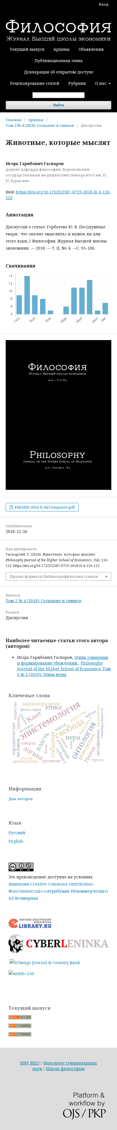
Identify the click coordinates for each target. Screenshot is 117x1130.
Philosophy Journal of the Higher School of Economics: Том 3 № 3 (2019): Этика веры (64, 668)
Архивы (61, 49)
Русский (17, 832)
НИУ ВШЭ (29, 1063)
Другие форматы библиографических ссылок (54, 576)
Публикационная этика (59, 60)
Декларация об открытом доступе (58, 72)
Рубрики (77, 83)
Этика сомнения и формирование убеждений (62, 660)
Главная (14, 119)
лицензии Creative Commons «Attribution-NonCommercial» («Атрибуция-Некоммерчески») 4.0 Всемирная (58, 891)
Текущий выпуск (27, 49)
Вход (103, 4)
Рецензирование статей (34, 83)
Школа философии (65, 1068)
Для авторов (21, 798)
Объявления (91, 49)
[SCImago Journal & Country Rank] (45, 962)
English (16, 841)
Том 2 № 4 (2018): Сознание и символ (40, 125)
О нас (101, 83)
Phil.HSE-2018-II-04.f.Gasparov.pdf (44, 507)
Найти (58, 105)
